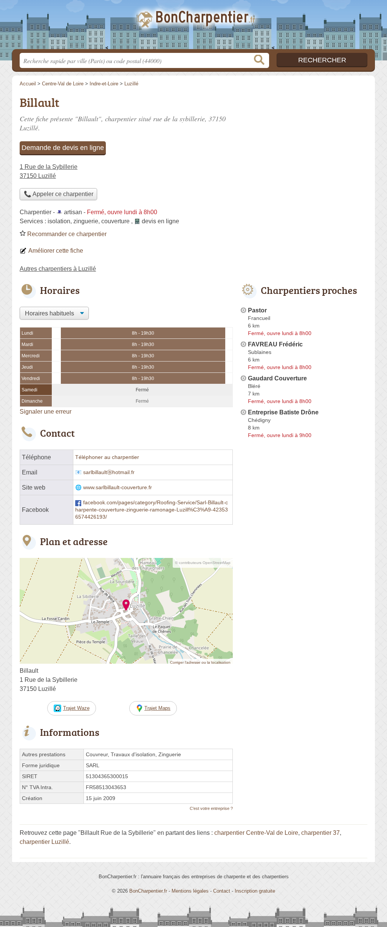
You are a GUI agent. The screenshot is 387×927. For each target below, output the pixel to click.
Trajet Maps (157, 708)
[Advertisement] (303, 146)
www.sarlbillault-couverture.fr (117, 487)
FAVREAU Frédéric (275, 344)
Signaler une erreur (45, 411)
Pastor (257, 310)
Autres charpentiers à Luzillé (58, 269)
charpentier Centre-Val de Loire (256, 833)
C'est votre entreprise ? (211, 808)
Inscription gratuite (255, 891)
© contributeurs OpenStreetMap (203, 563)
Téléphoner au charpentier (107, 457)
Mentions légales (190, 891)
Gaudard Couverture (277, 378)
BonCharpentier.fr (193, 27)
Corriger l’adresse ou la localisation (200, 662)
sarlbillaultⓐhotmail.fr (109, 472)
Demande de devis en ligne (63, 147)
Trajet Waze (76, 708)
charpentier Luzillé (44, 842)
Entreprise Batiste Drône (283, 412)
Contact (221, 891)
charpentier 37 (320, 833)
